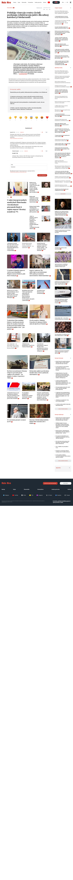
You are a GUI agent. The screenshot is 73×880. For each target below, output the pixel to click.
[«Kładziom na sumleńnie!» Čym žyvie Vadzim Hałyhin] (28, 342)
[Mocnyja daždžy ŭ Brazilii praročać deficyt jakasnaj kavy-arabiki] (63, 329)
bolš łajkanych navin (63, 460)
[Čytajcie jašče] (46, 89)
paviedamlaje (23, 74)
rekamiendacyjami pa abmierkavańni (18, 172)
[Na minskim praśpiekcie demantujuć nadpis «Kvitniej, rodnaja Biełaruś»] (28, 391)
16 (17, 275)
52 (34, 423)
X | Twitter (50, 495)
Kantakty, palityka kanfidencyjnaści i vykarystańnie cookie (62, 501)
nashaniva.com (4, 501)
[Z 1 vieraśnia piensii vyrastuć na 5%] (17, 414)
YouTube (16, 495)
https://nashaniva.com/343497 (16, 138)
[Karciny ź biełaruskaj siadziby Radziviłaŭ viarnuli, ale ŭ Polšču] (40, 414)
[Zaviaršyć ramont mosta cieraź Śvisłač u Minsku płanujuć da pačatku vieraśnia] (63, 225)
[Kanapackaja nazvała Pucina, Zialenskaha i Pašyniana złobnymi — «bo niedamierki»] (28, 242)
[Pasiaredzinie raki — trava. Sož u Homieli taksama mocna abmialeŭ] (63, 312)
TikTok (24, 495)
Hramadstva (30, 2)
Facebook (59, 495)
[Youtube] (49, 2)
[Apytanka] (69, 467)
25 (12, 329)
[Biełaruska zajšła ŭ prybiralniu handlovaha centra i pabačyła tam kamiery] (40, 367)
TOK (32, 495)
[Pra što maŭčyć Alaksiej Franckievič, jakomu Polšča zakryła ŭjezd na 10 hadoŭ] (40, 317)
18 (34, 228)
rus (67, 2)
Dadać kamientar (42, 175)
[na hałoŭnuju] (6, 2)
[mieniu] (70, 2)
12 (15, 250)
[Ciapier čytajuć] (70, 8)
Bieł (63, 2)
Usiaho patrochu (38, 2)
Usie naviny (63, 193)
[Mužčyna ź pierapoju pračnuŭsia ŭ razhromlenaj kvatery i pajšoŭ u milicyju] (63, 346)
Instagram (40, 495)
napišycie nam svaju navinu (50, 483)
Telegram (7, 495)
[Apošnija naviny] (70, 67)
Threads (68, 495)
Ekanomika (24, 2)
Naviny (14, 2)
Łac (47, 9)
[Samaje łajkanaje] (70, 414)
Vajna (19, 2)
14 (13, 297)
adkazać (22, 132)
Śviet (8, 197)
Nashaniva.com (39, 7)
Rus (49, 9)
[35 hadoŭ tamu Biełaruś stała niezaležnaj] (43, 290)
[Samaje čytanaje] (70, 358)
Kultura (44, 2)
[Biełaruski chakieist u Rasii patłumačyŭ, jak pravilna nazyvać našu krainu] (40, 199)
